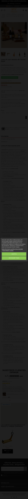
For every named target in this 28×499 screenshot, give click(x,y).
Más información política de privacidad (12, 249)
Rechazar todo (14, 258)
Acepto (14, 254)
